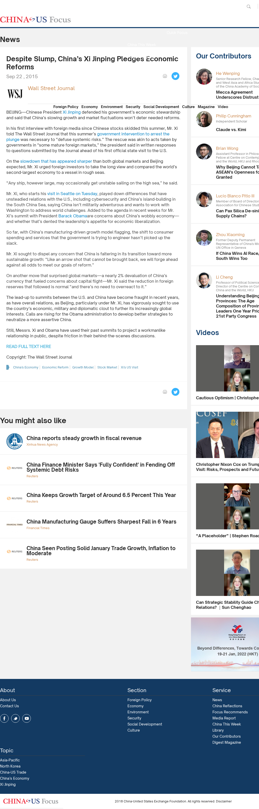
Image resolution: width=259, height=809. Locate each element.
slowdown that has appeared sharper (56, 161)
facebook (4, 718)
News (177, 20)
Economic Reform (55, 367)
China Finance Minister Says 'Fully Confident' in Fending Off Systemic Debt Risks (101, 467)
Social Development (161, 107)
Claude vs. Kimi (231, 129)
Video (223, 107)
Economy (89, 107)
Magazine (206, 107)
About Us (8, 700)
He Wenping (228, 73)
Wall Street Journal (51, 88)
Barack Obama (72, 215)
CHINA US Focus (35, 19)
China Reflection (142, 81)
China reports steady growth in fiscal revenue (84, 438)
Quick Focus (177, 32)
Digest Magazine (226, 742)
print (165, 76)
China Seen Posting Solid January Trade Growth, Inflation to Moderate (101, 550)
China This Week (141, 45)
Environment (112, 107)
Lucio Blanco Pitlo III (235, 195)
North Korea (10, 766)
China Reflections (227, 706)
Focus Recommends (141, 69)
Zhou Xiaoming (230, 234)
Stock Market (107, 367)
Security (133, 107)
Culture (188, 107)
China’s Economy (25, 367)
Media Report (141, 57)
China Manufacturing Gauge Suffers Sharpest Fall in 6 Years (102, 521)
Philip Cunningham (233, 115)
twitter (15, 718)
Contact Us (9, 706)
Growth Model (83, 367)
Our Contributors (141, 93)
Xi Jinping (8, 784)
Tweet (175, 76)
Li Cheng (224, 277)
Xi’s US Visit (129, 367)
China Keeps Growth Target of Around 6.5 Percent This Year (101, 495)
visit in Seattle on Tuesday (72, 193)
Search (248, 6)
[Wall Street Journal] (15, 93)
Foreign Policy (65, 107)
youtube (26, 718)
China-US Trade (13, 772)
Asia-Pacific (10, 760)
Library (218, 730)
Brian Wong (227, 148)
